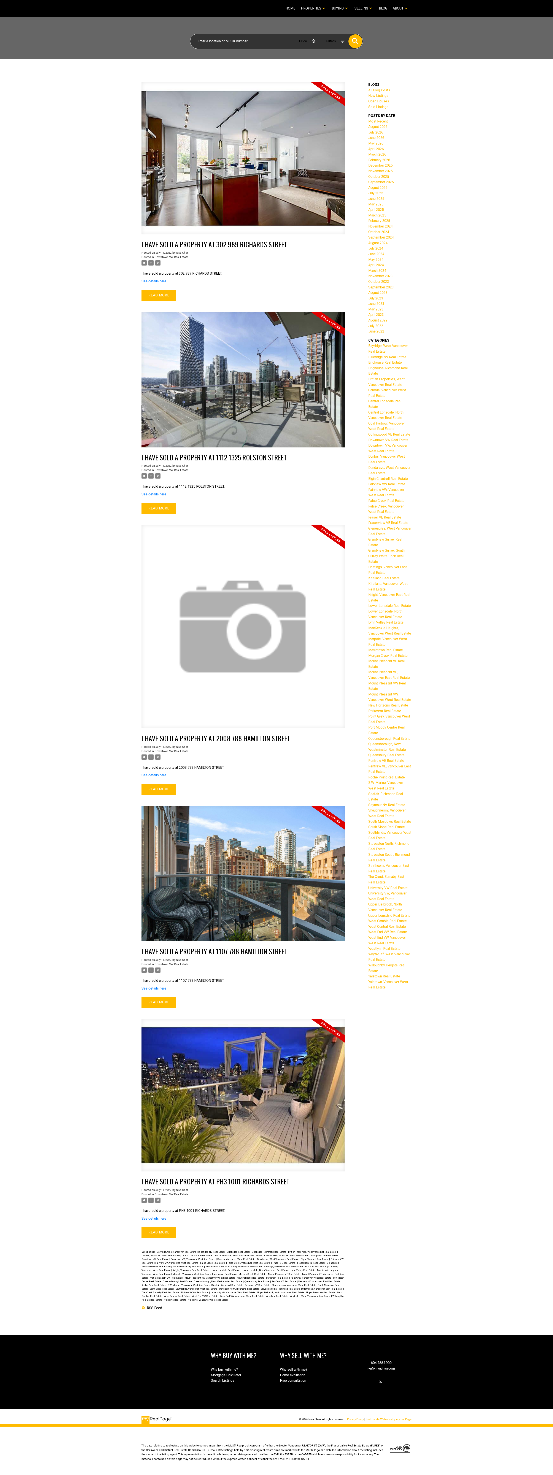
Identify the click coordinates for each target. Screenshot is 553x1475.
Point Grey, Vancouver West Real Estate (311, 1277)
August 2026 (378, 127)
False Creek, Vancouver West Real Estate (249, 1263)
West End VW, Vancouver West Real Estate (242, 1296)
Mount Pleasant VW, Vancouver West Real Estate (210, 1277)
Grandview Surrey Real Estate (188, 1266)
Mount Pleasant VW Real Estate (166, 1277)
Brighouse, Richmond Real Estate (269, 1252)
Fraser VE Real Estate (284, 1263)
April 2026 (376, 149)
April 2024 (376, 265)
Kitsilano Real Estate (316, 1266)
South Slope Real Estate (162, 1288)
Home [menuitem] (290, 8)
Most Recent (378, 121)
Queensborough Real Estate (177, 1281)
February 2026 (379, 160)
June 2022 (376, 331)
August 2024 (378, 243)
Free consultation (293, 1380)
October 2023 (378, 282)
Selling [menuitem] (361, 8)
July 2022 (375, 326)
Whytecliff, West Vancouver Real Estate (310, 1296)
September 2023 (381, 287)
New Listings (378, 96)
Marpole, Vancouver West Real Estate (192, 1274)
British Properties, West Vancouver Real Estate (312, 1252)
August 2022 (378, 320)
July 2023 (375, 298)
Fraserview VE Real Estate (311, 1263)
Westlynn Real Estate (277, 1296)
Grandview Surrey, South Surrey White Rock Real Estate (233, 1266)
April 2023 (376, 315)
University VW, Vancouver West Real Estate (233, 1292)
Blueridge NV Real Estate (212, 1252)
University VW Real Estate (195, 1292)
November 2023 (380, 276)
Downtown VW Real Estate (171, 257)
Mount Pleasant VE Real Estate (284, 1274)
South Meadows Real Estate (389, 821)
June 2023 (376, 304)
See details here (153, 281)
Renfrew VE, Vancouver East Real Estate (319, 1281)
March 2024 (377, 271)
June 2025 (376, 199)
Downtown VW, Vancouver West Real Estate (193, 1259)
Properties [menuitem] (311, 8)
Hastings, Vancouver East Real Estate (284, 1266)
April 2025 (376, 210)
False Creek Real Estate (213, 1263)
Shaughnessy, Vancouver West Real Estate (294, 1285)
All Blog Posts (379, 90)
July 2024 (375, 248)
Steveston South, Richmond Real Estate (281, 1288)
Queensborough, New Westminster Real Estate (218, 1281)
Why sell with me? (293, 1369)
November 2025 (380, 171)
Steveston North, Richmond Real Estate (239, 1288)
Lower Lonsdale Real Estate (225, 1270)
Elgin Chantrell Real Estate (315, 1259)
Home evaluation (292, 1375)
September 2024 (381, 237)
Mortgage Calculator (226, 1375)
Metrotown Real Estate (225, 1274)
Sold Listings (378, 107)
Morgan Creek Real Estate (253, 1274)
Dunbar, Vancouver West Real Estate (236, 1259)
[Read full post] (243, 160)
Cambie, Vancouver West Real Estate (160, 1255)
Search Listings (222, 1380)
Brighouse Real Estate (239, 1252)
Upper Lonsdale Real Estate (321, 1292)
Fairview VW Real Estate (386, 484)
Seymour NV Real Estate (258, 1285)
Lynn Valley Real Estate (303, 1270)
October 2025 (378, 177)
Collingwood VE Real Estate (324, 1255)
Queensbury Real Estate (257, 1281)
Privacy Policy (355, 1419)
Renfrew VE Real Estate (284, 1281)
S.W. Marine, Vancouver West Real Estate (189, 1285)
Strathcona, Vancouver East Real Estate (322, 1288)
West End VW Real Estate (205, 1296)
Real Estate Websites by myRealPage (389, 1419)
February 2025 (379, 221)
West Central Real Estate (177, 1296)
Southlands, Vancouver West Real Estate (197, 1288)
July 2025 (375, 193)
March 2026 (377, 154)
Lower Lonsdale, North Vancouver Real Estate (265, 1270)
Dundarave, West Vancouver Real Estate (278, 1259)
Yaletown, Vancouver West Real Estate (208, 1299)
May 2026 (375, 143)
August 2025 (378, 188)
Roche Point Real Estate (154, 1285)
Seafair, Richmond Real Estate (228, 1285)
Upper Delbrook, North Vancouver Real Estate (281, 1292)
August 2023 (378, 293)
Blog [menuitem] (383, 8)
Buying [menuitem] (338, 8)
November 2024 (380, 226)
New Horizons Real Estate (251, 1277)
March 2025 (377, 215)
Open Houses (378, 101)
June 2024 (376, 254)
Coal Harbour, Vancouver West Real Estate (286, 1255)
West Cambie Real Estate (387, 921)
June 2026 (376, 138)
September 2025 (381, 182)
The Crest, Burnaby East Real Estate (160, 1292)
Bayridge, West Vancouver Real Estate (177, 1252)
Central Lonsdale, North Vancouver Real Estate (238, 1255)
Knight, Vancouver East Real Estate (191, 1270)
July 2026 (375, 132)
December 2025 (380, 165)
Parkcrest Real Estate (277, 1277)
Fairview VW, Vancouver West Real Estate (177, 1263)
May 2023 (375, 309)
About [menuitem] (398, 8)
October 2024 (378, 232)
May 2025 (375, 204)
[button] (380, 1382)
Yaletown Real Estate (175, 1299)
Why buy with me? (224, 1369)
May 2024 (375, 260)
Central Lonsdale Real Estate (197, 1255)
